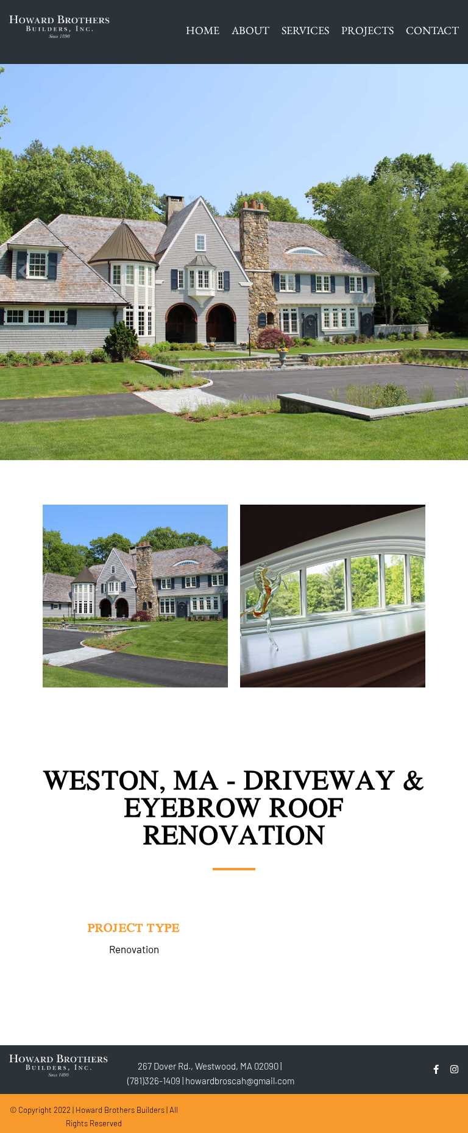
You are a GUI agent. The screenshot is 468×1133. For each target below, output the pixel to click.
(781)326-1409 (153, 1080)
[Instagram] (454, 1069)
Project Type (134, 927)
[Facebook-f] (436, 1069)
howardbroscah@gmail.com (239, 1080)
